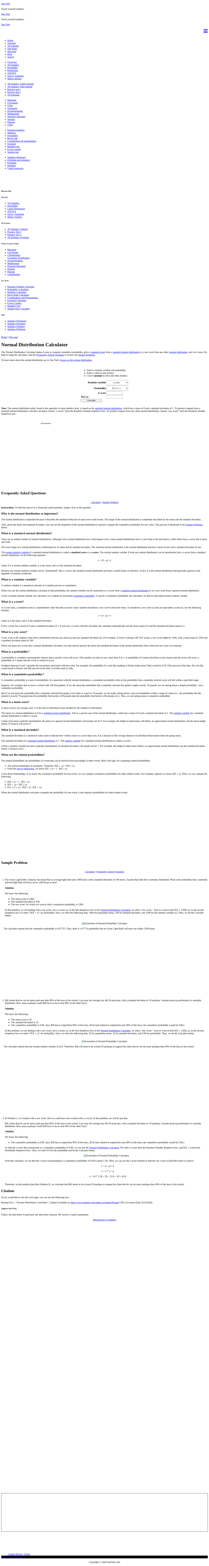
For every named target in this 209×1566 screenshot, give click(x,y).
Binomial (11, 100)
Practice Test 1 (14, 232)
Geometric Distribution (18, 258)
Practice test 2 (14, 92)
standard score (98, 352)
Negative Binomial (16, 266)
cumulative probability (84, 596)
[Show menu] (104, 30)
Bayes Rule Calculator (18, 295)
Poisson (11, 122)
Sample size (13, 152)
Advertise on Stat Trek (12, 1557)
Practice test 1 (14, 89)
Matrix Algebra (14, 217)
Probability (12, 67)
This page (13, 337)
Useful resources (15, 168)
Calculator (96, 503)
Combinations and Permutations (22, 297)
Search (10, 57)
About (4, 1554)
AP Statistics (13, 203)
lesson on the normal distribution (76, 360)
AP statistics (13, 46)
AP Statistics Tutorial (17, 229)
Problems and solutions (18, 160)
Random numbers (15, 130)
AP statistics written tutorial (20, 84)
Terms (27, 1554)
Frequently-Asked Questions (50, 355)
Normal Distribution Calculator (115, 910)
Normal (11, 119)
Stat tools (11, 51)
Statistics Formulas (16, 323)
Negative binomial (16, 116)
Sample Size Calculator (18, 308)
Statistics (11, 133)
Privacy (19, 1554)
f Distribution (13, 255)
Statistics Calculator (16, 292)
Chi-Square (12, 252)
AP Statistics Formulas (18, 237)
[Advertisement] (75, 1544)
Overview (12, 62)
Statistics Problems (16, 329)
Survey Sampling (15, 214)
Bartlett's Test (13, 306)
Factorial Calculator (16, 300)
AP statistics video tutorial (19, 86)
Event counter (14, 149)
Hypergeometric (15, 111)
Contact (11, 1554)
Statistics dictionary (16, 157)
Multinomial (13, 114)
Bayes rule (12, 138)
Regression (12, 70)
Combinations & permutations (21, 141)
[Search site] (2, 35)
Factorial (11, 144)
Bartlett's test (13, 146)
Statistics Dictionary (17, 321)
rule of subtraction (25, 769)
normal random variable (17, 553)
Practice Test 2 (14, 234)
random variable (181, 713)
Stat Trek (5, 3)
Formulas (11, 163)
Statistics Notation (16, 326)
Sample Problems (86, 355)
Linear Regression (16, 208)
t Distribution (13, 274)
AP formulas (13, 95)
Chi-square (12, 103)
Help (9, 54)
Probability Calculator (17, 289)
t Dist (10, 125)
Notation (11, 165)
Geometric (12, 108)
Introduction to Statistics (104, 1220)
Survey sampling (15, 76)
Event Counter (14, 303)
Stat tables (12, 48)
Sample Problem (110, 503)
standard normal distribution (126, 352)
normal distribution (178, 352)
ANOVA (11, 73)
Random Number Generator (20, 286)
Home (10, 40)
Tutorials (11, 43)
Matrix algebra (14, 78)
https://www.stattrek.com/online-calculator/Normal (94, 1203)
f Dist (10, 105)
